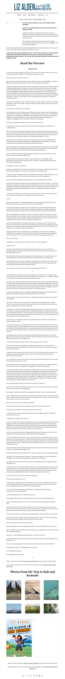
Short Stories (31, 15)
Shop (24, 15)
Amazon (21, 19)
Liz (47, 15)
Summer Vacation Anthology (29, 561)
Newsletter (41, 15)
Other (44, 19)
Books (19, 15)
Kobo (30, 19)
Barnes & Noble (37, 19)
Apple (26, 19)
